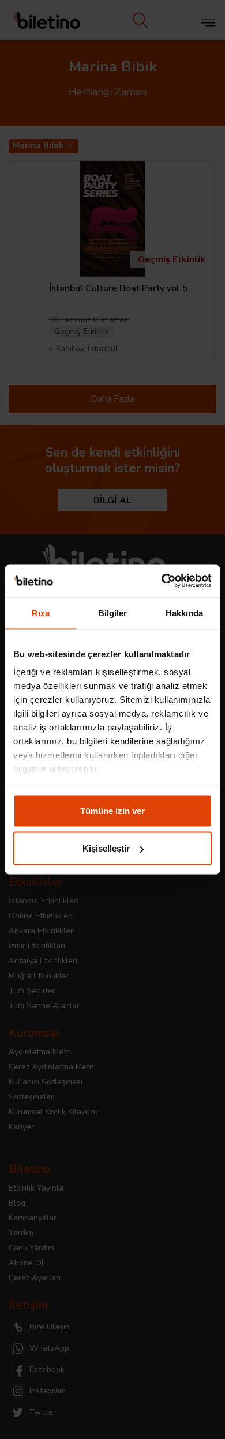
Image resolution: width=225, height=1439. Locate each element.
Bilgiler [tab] (112, 612)
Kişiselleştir (106, 848)
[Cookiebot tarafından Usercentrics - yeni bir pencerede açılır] (162, 581)
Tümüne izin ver (112, 810)
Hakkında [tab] (185, 612)
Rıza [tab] (41, 612)
